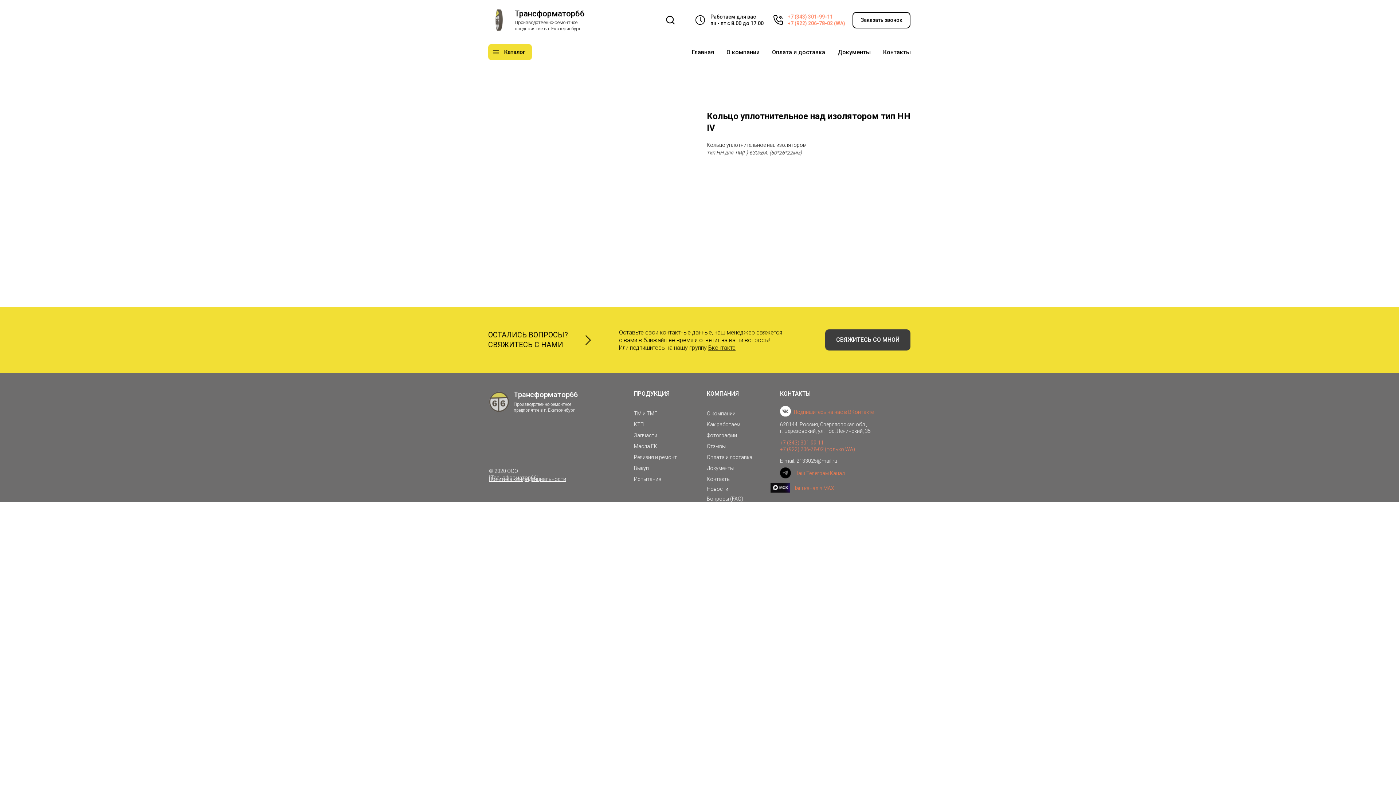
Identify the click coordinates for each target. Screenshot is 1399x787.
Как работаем (723, 424)
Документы (854, 52)
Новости (717, 489)
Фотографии (722, 435)
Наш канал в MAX (813, 488)
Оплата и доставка (798, 52)
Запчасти (645, 435)
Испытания (647, 479)
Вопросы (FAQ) (725, 499)
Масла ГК (645, 446)
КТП (639, 424)
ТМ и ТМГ (645, 413)
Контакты (897, 52)
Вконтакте (722, 347)
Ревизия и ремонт (655, 457)
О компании (743, 52)
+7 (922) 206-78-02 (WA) (816, 23)
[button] (881, 20)
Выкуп (641, 468)
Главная (703, 52)
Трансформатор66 (549, 13)
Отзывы (716, 446)
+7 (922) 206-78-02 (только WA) (817, 449)
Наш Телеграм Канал (820, 473)
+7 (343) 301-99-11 (810, 17)
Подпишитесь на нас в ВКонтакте (834, 412)
